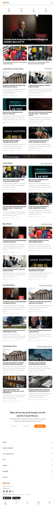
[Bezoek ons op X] (13, 491)
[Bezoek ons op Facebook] (4, 491)
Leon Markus (6, 252)
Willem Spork (6, 150)
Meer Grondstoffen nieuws (44, 346)
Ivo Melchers (32, 123)
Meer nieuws (48, 68)
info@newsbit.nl (6, 488)
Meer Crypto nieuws (46, 163)
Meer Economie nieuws (45, 285)
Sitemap (28, 494)
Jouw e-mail (26, 426)
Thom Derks (6, 95)
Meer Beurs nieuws (46, 224)
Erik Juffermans (6, 401)
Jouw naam (13, 426)
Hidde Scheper (6, 122)
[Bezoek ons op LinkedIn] (7, 491)
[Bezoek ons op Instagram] (10, 491)
